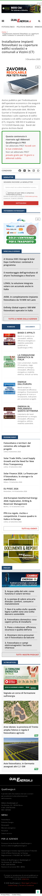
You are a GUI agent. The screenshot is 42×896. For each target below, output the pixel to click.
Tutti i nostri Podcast (27, 654)
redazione (25, 879)
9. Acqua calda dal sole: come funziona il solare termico (19, 592)
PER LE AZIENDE (9, 838)
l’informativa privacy (31, 196)
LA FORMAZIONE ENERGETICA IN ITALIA (26, 357)
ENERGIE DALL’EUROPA (25, 383)
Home (4, 32)
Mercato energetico (8, 828)
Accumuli (4, 831)
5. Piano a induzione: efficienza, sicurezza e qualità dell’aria (20, 628)
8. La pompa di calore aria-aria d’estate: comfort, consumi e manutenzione (20, 601)
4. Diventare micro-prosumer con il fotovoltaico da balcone (19, 636)
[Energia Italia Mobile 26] (21, 232)
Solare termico (6, 833)
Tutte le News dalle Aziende (22, 319)
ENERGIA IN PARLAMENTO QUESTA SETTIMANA (28, 408)
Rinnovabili (5, 825)
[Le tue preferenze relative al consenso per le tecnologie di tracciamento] (38, 892)
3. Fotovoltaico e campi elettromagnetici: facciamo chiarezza (18, 645)
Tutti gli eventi (29, 528)
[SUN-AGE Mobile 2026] (21, 80)
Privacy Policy (5, 894)
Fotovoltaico (8, 27)
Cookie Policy (13, 885)
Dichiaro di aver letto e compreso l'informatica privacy (20, 193)
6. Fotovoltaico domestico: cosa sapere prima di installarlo (20, 620)
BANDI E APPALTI (26, 333)
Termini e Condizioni (26, 885)
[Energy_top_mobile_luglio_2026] (21, 8)
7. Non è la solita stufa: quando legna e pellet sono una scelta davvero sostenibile (20, 611)
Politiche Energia (25, 27)
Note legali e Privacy (29, 883)
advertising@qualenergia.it (17, 846)
